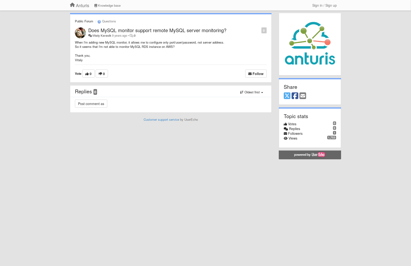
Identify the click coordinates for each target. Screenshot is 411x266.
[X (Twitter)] (287, 96)
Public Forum (84, 21)
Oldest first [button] (252, 92)
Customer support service (161, 119)
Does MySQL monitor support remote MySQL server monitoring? (157, 30)
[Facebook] (295, 96)
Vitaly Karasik (101, 35)
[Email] (302, 96)
